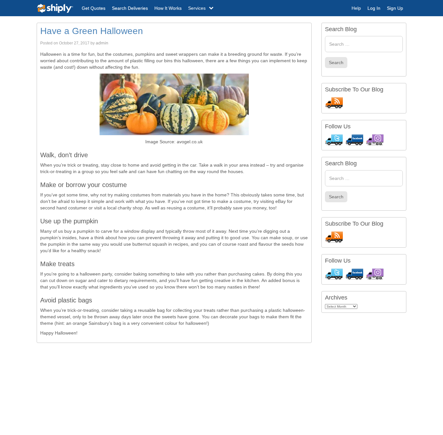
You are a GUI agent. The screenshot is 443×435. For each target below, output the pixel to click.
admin (102, 42)
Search (336, 62)
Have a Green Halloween (91, 31)
